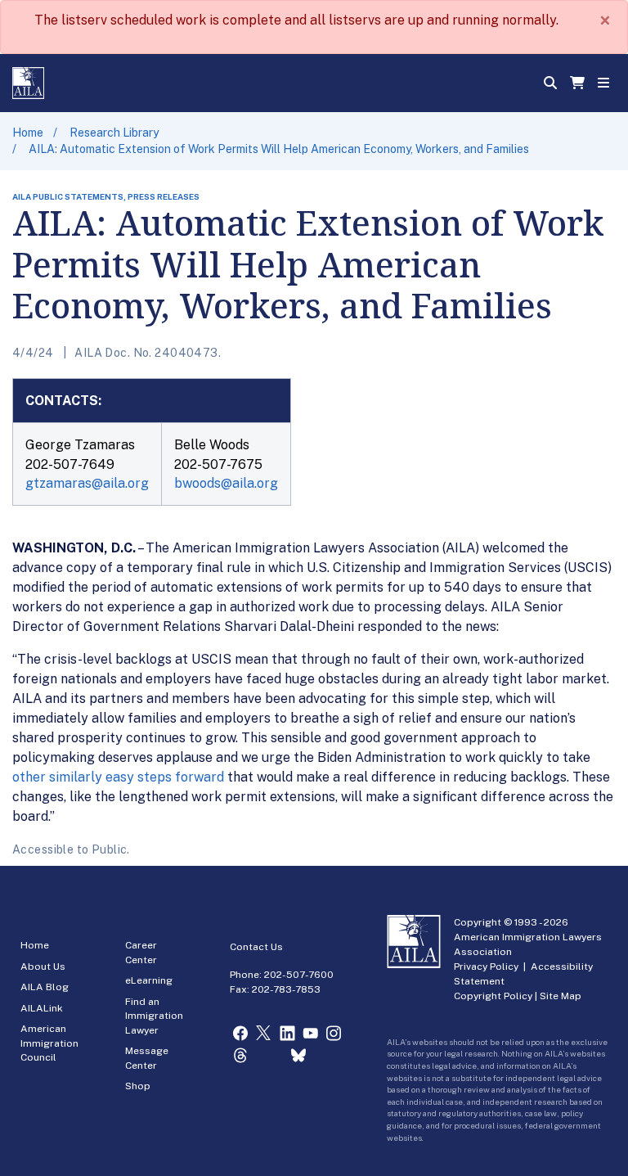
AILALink (41, 1008)
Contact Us (256, 947)
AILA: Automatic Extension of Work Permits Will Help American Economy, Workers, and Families (279, 148)
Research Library (114, 132)
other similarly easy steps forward (118, 777)
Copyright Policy (493, 996)
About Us (42, 966)
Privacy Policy (486, 966)
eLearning (149, 980)
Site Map (560, 996)
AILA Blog (44, 987)
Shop (137, 1086)
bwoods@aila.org (226, 483)
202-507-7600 (299, 974)
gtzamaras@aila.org (87, 483)
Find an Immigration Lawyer (154, 1016)
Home (27, 132)
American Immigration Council (49, 1043)
